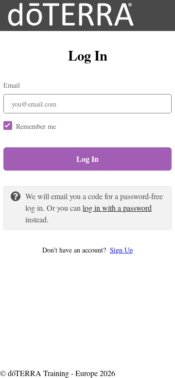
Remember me (36, 126)
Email (11, 85)
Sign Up (121, 249)
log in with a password (117, 208)
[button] (87, 249)
